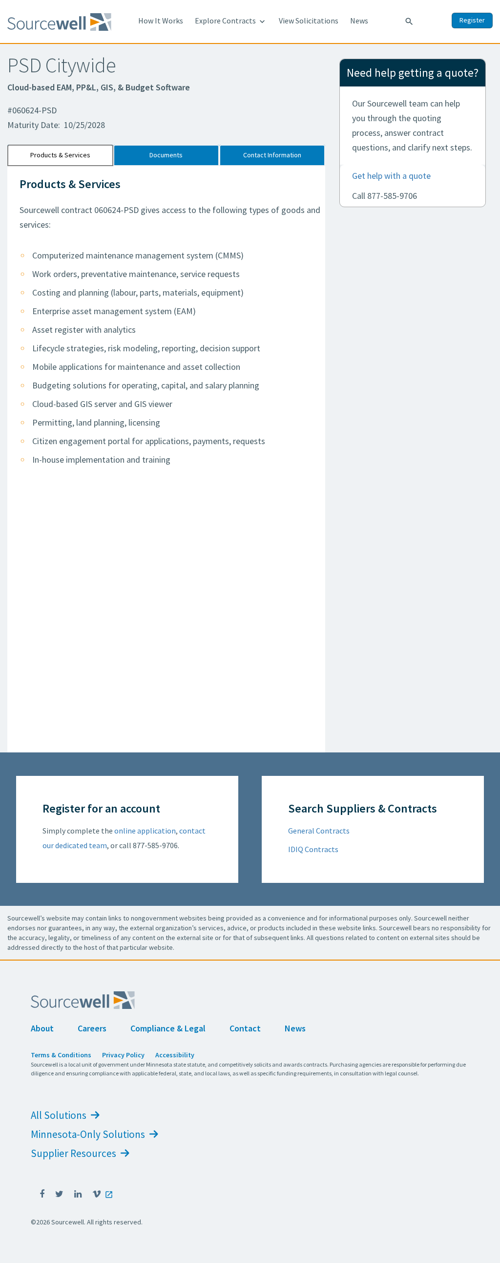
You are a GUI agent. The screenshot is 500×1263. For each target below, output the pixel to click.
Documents (166, 154)
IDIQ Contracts (313, 849)
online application (145, 830)
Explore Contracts (231, 21)
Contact (245, 1028)
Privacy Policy (123, 1054)
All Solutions (59, 1115)
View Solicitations (308, 20)
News (359, 20)
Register (472, 20)
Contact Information (272, 154)
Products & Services (60, 154)
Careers (92, 1028)
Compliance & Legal (168, 1028)
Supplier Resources (74, 1153)
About (42, 1028)
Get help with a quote (391, 175)
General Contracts (319, 830)
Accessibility (174, 1054)
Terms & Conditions (61, 1054)
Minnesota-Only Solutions (89, 1134)
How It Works (160, 20)
